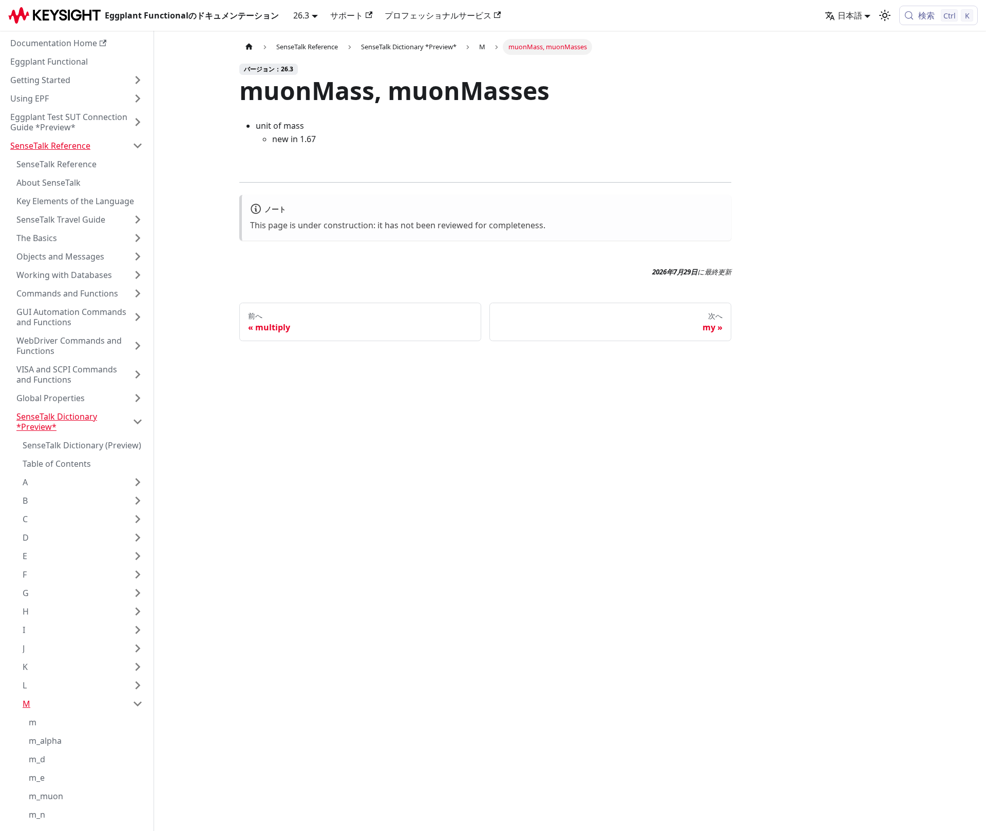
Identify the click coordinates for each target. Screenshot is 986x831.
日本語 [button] (850, 15)
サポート (346, 15)
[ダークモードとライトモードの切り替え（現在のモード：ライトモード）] (885, 15)
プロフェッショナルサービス (438, 15)
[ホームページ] (249, 47)
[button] (76, 80)
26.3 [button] (301, 15)
